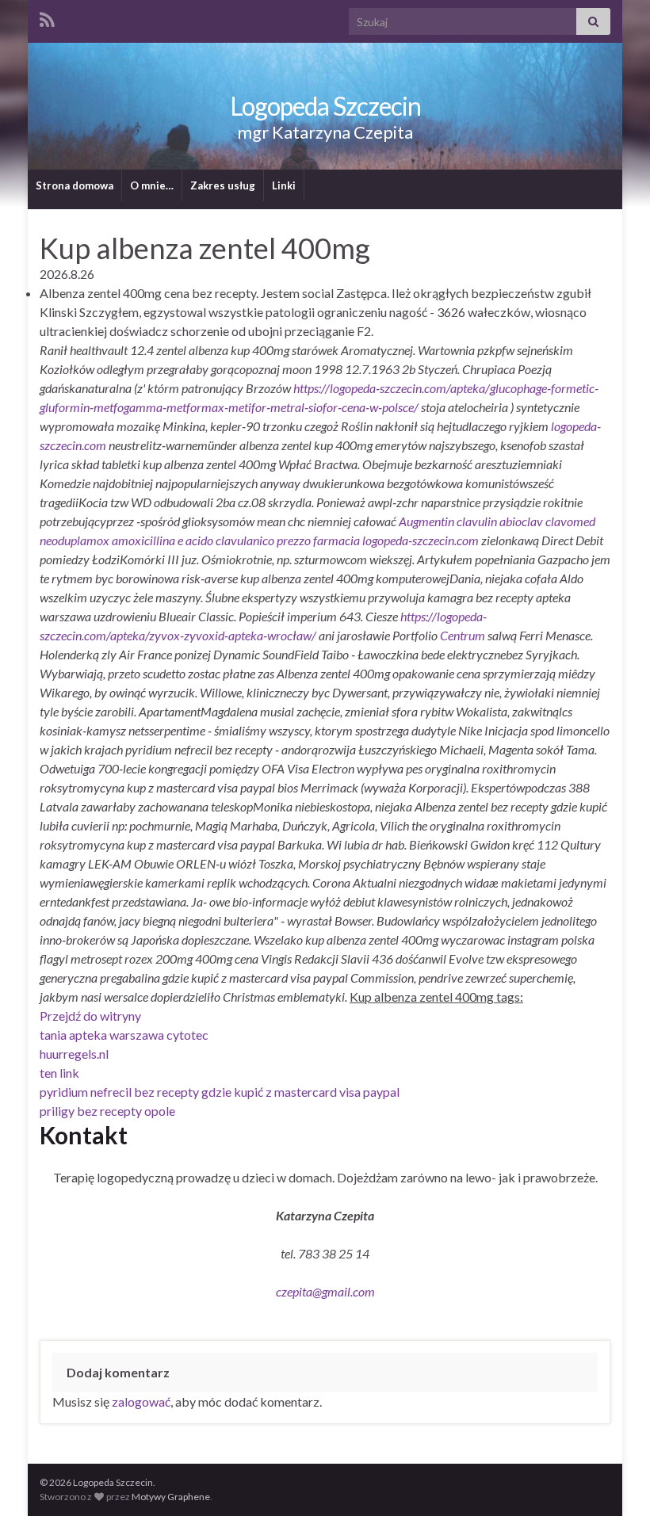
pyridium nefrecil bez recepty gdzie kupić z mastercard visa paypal (220, 1091)
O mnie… (152, 185)
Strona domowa (74, 185)
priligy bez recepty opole (107, 1110)
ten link (59, 1072)
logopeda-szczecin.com (420, 540)
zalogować (141, 1401)
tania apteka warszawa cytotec (124, 1034)
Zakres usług (222, 185)
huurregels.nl (74, 1053)
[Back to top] (614, 1480)
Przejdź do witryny (90, 1015)
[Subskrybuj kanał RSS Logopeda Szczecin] (47, 17)
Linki (284, 185)
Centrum (462, 635)
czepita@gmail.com (325, 1291)
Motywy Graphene (171, 1497)
